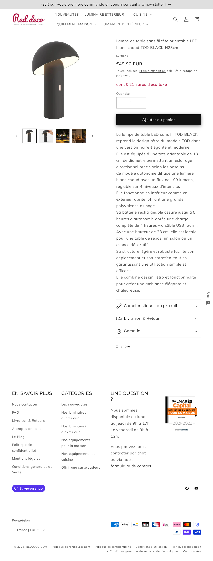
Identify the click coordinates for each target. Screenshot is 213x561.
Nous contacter (25, 404)
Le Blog (18, 437)
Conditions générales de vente (130, 551)
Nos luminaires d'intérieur (73, 415)
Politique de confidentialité (24, 447)
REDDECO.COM (36, 546)
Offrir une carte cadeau (80, 467)
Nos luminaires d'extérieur (73, 429)
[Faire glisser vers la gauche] (16, 136)
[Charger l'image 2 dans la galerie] (46, 136)
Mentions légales (26, 458)
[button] (106, 14)
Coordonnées (192, 551)
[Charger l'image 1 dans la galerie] (29, 136)
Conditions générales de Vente (32, 469)
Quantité (123, 94)
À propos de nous (26, 429)
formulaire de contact (131, 466)
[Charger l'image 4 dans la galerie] (79, 136)
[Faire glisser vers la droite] (92, 136)
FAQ (15, 412)
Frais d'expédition (152, 70)
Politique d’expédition (186, 546)
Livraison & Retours (28, 420)
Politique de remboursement (71, 546)
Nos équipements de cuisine (78, 456)
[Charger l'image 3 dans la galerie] (63, 136)
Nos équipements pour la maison (75, 443)
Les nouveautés (74, 404)
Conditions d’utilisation (151, 546)
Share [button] (125, 346)
